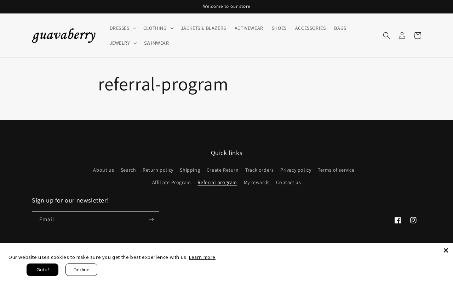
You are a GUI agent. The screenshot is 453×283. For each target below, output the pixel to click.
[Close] (445, 250)
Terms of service (336, 170)
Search (128, 170)
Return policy (158, 170)
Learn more (202, 257)
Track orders (259, 170)
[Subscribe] (151, 219)
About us (103, 170)
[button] (122, 28)
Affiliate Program (171, 182)
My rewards (257, 182)
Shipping (190, 170)
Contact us (288, 182)
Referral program (217, 182)
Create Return (223, 170)
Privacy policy (295, 170)
